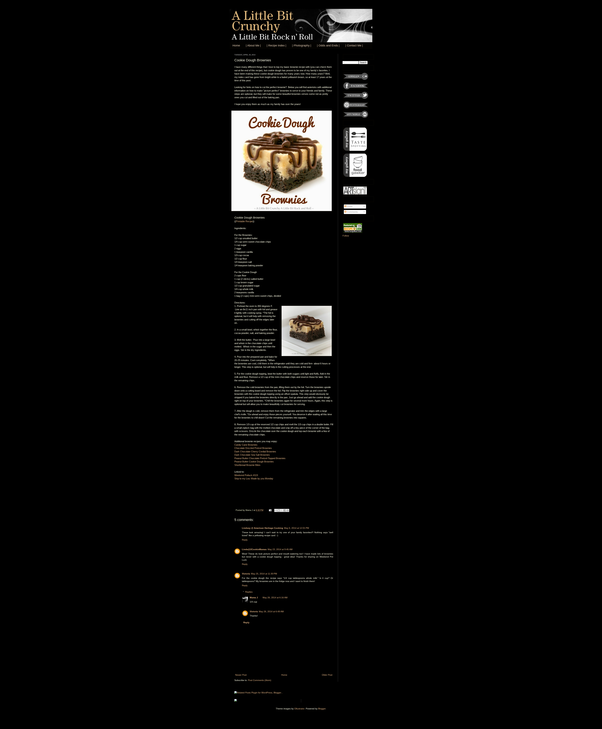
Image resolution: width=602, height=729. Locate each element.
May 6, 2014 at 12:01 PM (296, 528)
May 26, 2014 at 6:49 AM (271, 611)
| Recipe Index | (276, 45)
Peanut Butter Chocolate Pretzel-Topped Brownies (259, 458)
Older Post (327, 675)
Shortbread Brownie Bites (247, 465)
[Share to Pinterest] (287, 510)
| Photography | (301, 45)
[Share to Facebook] (284, 510)
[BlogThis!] (278, 510)
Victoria (246, 573)
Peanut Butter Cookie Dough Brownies (254, 461)
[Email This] (275, 510)
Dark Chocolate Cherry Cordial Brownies (255, 451)
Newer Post (241, 675)
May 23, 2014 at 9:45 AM (280, 549)
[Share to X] (281, 510)
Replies (249, 592)
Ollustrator (299, 708)
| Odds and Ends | (328, 45)
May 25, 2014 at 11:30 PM (264, 573)
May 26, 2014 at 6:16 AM (275, 597)
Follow (346, 235)
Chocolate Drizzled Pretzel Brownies (253, 448)
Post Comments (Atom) (259, 680)
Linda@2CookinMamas (254, 549)
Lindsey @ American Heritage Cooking (262, 528)
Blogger (322, 708)
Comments (352, 212)
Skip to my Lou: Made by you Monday (253, 478)
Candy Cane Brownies (245, 444)
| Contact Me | (354, 45)
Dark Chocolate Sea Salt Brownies (252, 454)
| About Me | (253, 45)
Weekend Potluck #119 (246, 475)
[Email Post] (270, 510)
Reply (245, 540)
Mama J (254, 597)
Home (236, 45)
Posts (349, 206)
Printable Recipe (244, 221)
